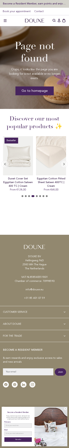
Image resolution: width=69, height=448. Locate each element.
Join (60, 372)
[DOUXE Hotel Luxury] (34, 20)
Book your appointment (17, 11)
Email (6, 430)
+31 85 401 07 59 (34, 298)
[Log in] (59, 20)
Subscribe (18, 439)
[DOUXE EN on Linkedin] (23, 384)
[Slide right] (5, 164)
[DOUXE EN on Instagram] (32, 384)
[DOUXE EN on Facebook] (6, 384)
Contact (39, 11)
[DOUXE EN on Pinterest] (15, 384)
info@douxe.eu (34, 289)
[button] (5, 20)
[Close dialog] (65, 409)
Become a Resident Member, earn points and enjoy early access (34, 3)
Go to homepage (35, 91)
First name (7, 422)
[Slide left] (64, 164)
